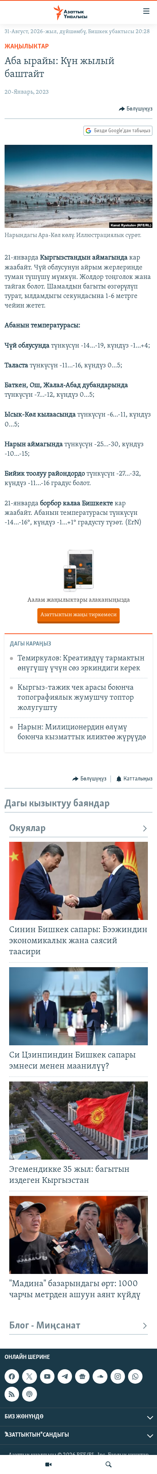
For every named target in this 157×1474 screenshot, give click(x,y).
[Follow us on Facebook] (12, 1376)
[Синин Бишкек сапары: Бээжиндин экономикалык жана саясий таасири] (78, 881)
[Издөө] (108, 1464)
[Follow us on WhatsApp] (135, 1376)
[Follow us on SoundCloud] (100, 1376)
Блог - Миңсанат (44, 1326)
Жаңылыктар (27, 46)
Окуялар (27, 829)
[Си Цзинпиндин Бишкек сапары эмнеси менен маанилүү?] (78, 1006)
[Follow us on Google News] (82, 1376)
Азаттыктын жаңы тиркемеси (78, 615)
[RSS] (12, 1394)
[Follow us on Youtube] (47, 1376)
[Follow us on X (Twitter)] (29, 1376)
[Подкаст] (29, 1394)
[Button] (136, 109)
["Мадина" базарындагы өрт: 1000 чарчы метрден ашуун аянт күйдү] (78, 1235)
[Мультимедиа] (48, 1464)
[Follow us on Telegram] (65, 1376)
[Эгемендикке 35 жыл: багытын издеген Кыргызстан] (78, 1120)
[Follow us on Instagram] (118, 1376)
